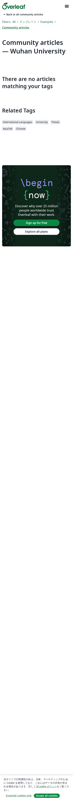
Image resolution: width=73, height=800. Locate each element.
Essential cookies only (19, 795)
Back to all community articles (23, 14)
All (14, 22)
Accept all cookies (47, 795)
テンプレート (27, 22)
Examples (46, 22)
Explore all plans (36, 232)
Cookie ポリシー (47, 786)
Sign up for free (36, 223)
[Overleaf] (13, 6)
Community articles (15, 28)
